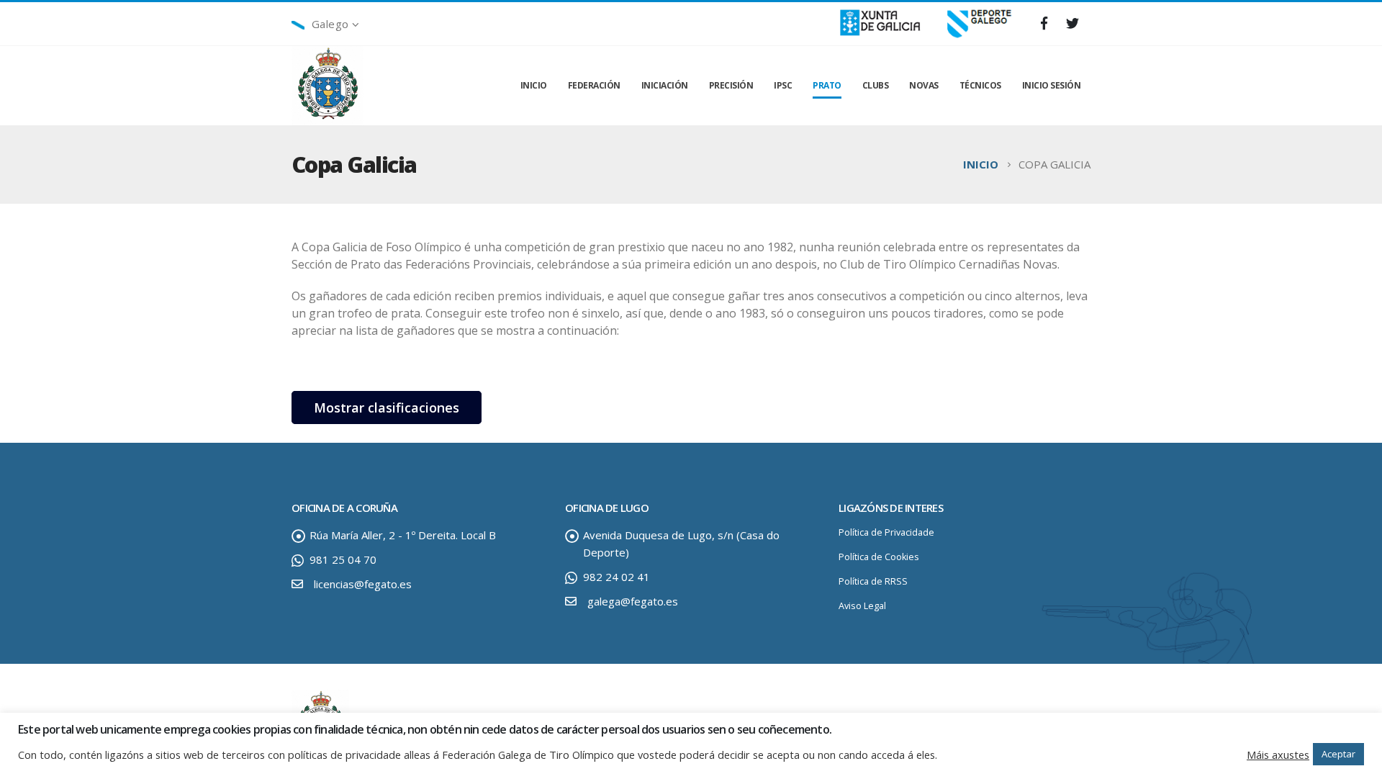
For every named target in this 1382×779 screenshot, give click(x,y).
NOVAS (924, 85)
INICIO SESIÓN (1051, 85)
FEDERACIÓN (594, 85)
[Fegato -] (327, 86)
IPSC (783, 85)
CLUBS (875, 85)
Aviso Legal (862, 606)
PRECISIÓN (731, 85)
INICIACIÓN (664, 85)
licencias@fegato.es (363, 584)
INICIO (533, 85)
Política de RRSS (873, 581)
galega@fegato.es (632, 601)
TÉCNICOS (980, 85)
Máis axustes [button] (1278, 754)
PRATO (827, 85)
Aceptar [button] (1338, 753)
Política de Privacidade (886, 532)
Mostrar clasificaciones (386, 407)
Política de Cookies (879, 557)
